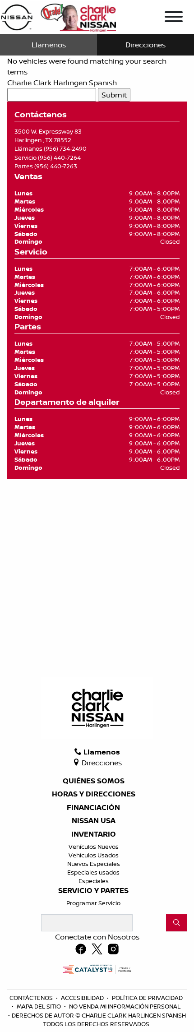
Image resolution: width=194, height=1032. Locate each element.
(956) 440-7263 (55, 166)
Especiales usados (93, 872)
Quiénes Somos (94, 781)
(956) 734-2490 (65, 148)
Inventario (93, 834)
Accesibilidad (83, 998)
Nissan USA (93, 821)
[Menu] (173, 18)
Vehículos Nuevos (94, 846)
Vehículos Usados (94, 855)
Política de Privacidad (147, 998)
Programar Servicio (93, 903)
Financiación (93, 808)
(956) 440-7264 (59, 157)
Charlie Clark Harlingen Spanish (62, 83)
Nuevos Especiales (93, 864)
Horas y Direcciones (93, 794)
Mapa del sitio (39, 1006)
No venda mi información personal (124, 1006)
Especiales (94, 881)
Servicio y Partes (93, 891)
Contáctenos (31, 998)
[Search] (176, 922)
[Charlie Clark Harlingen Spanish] (58, 16)
